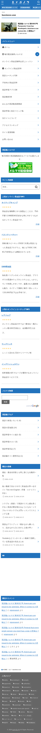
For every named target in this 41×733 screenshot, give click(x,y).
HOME (5, 669)
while (15, 715)
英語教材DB (7, 97)
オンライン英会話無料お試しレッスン (17, 61)
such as (35, 708)
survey (6, 712)
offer (29, 701)
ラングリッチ (7, 344)
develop (25, 690)
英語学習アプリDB (9, 90)
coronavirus (27, 687)
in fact (26, 698)
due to (34, 690)
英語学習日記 (9, 449)
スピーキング (8, 719)
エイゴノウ (16, 730)
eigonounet (14, 610)
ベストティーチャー (10, 235)
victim (31, 712)
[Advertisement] (20, 575)
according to (16, 680)
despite (17, 690)
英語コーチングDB (9, 75)
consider (16, 687)
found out (7, 698)
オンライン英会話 (26, 715)
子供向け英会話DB (9, 83)
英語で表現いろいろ (11, 420)
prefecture (28, 705)
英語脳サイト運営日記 (12, 456)
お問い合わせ (7, 139)
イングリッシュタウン (10, 364)
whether (6, 715)
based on (7, 687)
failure (14, 694)
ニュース (19, 719)
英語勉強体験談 (25, 7)
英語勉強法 (31, 722)
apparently (7, 683)
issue (5, 701)
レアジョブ (6, 315)
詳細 (37, 224)
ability (6, 680)
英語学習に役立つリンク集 (13, 111)
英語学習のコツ (9, 442)
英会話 (14, 722)
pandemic (7, 705)
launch (13, 701)
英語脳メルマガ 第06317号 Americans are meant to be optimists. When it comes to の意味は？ (20, 606)
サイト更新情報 (8, 132)
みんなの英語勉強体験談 (12, 104)
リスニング (29, 719)
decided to (7, 690)
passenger (17, 705)
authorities (26, 683)
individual (17, 698)
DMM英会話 (6, 267)
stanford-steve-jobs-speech (20, 708)
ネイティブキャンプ (10, 203)
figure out (23, 694)
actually (26, 680)
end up (6, 694)
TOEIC (14, 712)
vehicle (22, 712)
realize (6, 708)
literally (22, 701)
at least (17, 683)
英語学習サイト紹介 (11, 435)
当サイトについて (9, 118)
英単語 (22, 722)
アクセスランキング (10, 125)
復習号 (6, 722)
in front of (35, 698)
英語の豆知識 (9, 428)
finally (32, 694)
